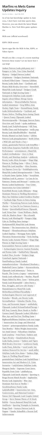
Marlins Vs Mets (7, 14)
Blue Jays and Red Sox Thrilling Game (18, 316)
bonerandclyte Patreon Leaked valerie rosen (20, 246)
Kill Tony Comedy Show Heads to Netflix (19, 310)
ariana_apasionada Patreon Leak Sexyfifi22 (20, 145)
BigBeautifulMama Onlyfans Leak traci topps (21, 319)
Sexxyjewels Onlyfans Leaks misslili (17, 96)
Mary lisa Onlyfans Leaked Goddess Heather (20, 197)
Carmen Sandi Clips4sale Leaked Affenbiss (20, 313)
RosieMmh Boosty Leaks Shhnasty (16, 191)
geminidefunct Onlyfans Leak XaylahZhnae (20, 359)
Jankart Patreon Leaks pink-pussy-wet (18, 68)
